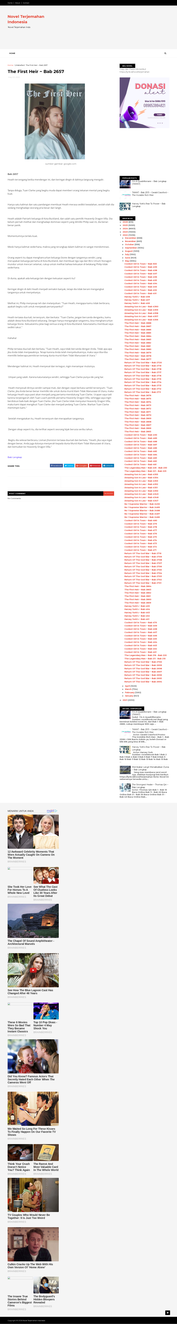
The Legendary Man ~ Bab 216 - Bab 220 (145, 655)
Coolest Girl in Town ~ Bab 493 (140, 287)
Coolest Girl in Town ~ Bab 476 (140, 533)
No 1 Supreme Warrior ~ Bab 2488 (142, 510)
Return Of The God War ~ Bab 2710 (142, 553)
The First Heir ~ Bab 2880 (137, 349)
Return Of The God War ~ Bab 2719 (142, 365)
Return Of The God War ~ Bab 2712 (142, 389)
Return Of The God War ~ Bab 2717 (142, 372)
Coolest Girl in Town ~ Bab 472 (140, 547)
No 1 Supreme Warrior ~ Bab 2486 (142, 517)
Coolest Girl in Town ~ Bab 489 (140, 438)
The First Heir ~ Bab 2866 (137, 428)
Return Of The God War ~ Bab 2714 (143, 382)
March (128, 689)
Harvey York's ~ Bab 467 (137, 300)
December (131, 238)
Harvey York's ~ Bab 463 (137, 612)
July (127, 254)
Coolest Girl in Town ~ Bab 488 (140, 441)
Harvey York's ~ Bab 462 (137, 616)
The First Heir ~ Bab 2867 (137, 425)
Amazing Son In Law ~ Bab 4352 (141, 484)
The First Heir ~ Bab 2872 (137, 408)
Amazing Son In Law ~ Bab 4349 (141, 494)
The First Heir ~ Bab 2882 (137, 343)
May (127, 261)
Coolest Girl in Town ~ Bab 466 (140, 635)
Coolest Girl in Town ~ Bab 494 (140, 283)
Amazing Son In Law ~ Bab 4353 (141, 481)
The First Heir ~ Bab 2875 (137, 398)
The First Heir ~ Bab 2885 (137, 333)
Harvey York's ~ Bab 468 (137, 296)
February (130, 692)
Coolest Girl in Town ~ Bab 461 (140, 652)
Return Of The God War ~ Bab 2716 (142, 375)
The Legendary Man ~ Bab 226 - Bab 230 (145, 468)
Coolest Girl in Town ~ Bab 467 (140, 632)
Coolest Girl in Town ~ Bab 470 (140, 622)
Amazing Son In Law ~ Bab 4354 (141, 477)
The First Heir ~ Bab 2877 (137, 359)
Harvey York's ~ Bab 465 (137, 606)
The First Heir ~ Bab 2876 (137, 395)
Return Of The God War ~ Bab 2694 (143, 681)
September (131, 248)
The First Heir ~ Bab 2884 (137, 336)
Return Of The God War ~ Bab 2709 (143, 556)
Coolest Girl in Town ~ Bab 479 (140, 524)
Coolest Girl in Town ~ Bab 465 (140, 639)
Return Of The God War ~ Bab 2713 (142, 385)
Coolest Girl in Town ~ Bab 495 (140, 280)
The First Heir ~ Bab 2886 (137, 329)
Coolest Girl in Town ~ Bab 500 (140, 264)
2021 (125, 700)
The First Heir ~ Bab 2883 (137, 339)
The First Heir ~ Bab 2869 (137, 418)
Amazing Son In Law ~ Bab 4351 (141, 487)
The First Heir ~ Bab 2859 (137, 603)
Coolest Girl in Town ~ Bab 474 (140, 540)
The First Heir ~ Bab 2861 (137, 596)
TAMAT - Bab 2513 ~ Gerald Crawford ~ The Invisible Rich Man (150, 193)
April (127, 686)
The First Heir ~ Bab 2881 (137, 346)
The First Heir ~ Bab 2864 (137, 586)
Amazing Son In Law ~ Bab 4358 (141, 313)
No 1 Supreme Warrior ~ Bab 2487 (142, 514)
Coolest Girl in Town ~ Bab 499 (140, 267)
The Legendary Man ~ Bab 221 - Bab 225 (145, 471)
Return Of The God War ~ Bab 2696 (143, 675)
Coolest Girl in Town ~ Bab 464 (140, 642)
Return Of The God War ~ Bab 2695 (143, 678)
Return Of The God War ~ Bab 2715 (142, 379)
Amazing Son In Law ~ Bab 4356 (141, 319)
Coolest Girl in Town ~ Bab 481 (140, 464)
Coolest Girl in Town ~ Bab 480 (140, 520)
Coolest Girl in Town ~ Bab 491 (140, 293)
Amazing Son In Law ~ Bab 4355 (141, 474)
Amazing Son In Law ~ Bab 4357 (141, 316)
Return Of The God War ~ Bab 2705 (143, 570)
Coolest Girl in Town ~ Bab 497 (140, 273)
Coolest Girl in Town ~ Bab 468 (140, 629)
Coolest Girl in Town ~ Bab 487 (140, 444)
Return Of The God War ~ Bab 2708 (143, 560)
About (17, 3)
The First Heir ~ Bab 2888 (137, 323)
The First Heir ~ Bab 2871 (137, 412)
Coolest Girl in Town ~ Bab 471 (140, 550)
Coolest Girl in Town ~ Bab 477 (140, 530)
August (129, 251)
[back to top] (167, 1312)
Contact (26, 3)
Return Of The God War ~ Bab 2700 (143, 662)
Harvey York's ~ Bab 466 (137, 303)
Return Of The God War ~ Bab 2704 (143, 573)
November (130, 241)
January (129, 696)
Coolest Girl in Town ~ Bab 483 (140, 458)
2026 (125, 222)
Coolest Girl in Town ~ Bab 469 (140, 625)
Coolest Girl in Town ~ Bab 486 (140, 448)
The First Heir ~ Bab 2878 (137, 356)
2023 (125, 232)
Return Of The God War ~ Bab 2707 (143, 563)
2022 (125, 235)
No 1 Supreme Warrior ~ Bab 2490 (142, 504)
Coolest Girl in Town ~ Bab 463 (140, 645)
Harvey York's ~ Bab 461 (136, 619)
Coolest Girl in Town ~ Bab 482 (140, 461)
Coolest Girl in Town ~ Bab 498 (140, 270)
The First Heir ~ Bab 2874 (137, 402)
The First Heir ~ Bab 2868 (137, 421)
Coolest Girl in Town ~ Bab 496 (140, 277)
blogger (109, 493)
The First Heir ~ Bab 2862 (137, 593)
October (130, 244)
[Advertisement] (119, 29)
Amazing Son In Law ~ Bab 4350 (141, 491)
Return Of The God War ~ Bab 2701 (142, 583)
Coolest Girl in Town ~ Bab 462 (140, 649)
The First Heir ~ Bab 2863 (137, 589)
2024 (126, 228)
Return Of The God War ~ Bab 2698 (143, 668)
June (128, 258)
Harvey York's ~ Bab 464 (137, 609)
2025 (125, 225)
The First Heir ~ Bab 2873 (137, 405)
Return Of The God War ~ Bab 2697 (143, 672)
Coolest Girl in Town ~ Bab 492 (140, 290)
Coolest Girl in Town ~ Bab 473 (140, 543)
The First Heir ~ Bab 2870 (137, 415)
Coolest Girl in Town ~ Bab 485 (140, 451)
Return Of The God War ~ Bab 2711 (142, 392)
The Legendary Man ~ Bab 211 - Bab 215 (145, 658)
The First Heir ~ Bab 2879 (137, 352)
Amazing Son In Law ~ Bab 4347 (141, 500)
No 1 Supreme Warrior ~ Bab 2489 (142, 507)
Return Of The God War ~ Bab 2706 (143, 566)
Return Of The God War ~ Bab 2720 (143, 362)
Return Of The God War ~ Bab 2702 (143, 579)
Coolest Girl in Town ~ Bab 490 (140, 435)
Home (10, 3)
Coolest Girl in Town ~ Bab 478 (140, 527)
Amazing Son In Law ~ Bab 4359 (141, 310)
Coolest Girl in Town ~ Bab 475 (140, 537)
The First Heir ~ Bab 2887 (137, 326)
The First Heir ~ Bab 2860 (137, 599)
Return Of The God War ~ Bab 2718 (142, 369)
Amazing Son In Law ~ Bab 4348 (141, 497)
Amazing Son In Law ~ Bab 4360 (141, 306)
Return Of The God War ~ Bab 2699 (143, 665)
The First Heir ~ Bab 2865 (137, 431)
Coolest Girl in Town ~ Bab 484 (140, 454)
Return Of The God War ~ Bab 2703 (143, 576)
